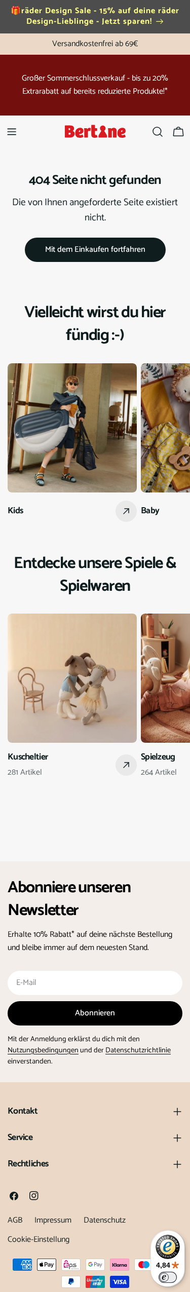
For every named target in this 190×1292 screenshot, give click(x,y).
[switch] (168, 1277)
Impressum (52, 1220)
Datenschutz (105, 1220)
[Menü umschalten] (12, 132)
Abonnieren (95, 1013)
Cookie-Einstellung (38, 1239)
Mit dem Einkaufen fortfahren (95, 249)
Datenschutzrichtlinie (138, 1050)
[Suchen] (157, 132)
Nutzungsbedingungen (43, 1050)
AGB (15, 1220)
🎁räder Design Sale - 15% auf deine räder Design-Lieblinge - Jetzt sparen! (95, 16)
